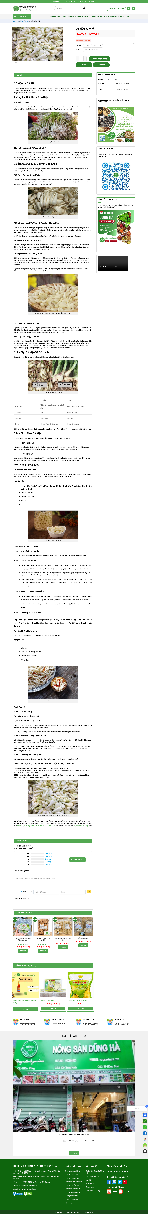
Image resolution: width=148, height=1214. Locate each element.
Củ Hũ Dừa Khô (83, 938)
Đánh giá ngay (77, 859)
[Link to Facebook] (109, 1182)
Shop (22, 21)
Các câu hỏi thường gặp (73, 1192)
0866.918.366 (120, 1171)
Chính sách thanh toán (72, 1189)
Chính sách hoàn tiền (72, 1178)
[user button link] (128, 8)
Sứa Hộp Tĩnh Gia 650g (49, 1000)
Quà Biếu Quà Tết (83, 16)
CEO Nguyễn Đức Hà (93, 1177)
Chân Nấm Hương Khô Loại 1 (43, 939)
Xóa (134, 43)
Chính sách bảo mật (72, 1185)
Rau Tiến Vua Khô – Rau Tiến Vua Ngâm (23, 939)
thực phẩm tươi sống (81, 826)
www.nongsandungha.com (28, 1189)
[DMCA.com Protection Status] (27, 1194)
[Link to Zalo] (114, 1182)
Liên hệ (88, 1180)
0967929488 (122, 1023)
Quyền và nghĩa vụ (71, 1199)
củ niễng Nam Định (30, 826)
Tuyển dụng (90, 1187)
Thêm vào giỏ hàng (99, 59)
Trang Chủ (52, 16)
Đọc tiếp (25, 1009)
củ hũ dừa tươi (50, 826)
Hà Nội (117, 84)
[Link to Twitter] (120, 1182)
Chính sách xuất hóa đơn (73, 1182)
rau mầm (41, 826)
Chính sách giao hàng (72, 1171)
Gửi (89, 891)
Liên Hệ (132, 16)
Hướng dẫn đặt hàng (72, 1196)
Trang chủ (16, 21)
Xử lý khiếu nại (70, 1203)
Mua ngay (23, 950)
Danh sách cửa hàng (93, 1191)
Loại (77, 50)
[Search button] (84, 8)
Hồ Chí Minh (124, 84)
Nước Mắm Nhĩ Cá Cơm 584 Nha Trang (24, 1002)
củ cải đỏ (20, 826)
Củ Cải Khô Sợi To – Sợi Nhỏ (63, 939)
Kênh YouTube (91, 1184)
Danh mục (70, 16)
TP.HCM (126, 1191)
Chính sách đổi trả (71, 1175)
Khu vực (78, 45)
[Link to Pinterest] (125, 1182)
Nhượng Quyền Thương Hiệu (118, 16)
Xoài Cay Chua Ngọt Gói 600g (78, 1000)
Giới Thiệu (61, 16)
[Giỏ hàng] (133, 8)
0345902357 (90, 1023)
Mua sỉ (84, 65)
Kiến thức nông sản (98, 16)
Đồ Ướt (27, 21)
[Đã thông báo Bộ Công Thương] (18, 1194)
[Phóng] (15, 62)
